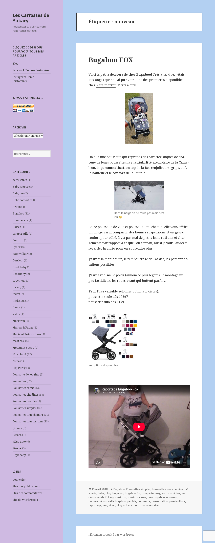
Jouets (16, 307)
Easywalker (20, 254)
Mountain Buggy (23, 347)
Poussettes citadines (25, 394)
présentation (160, 501)
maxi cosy (134, 497)
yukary (127, 505)
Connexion (19, 479)
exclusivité (168, 493)
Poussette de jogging (26, 374)
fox (178, 493)
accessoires (20, 180)
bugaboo (117, 493)
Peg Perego (20, 368)
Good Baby (19, 267)
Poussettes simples (24, 408)
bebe (101, 493)
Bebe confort (21, 200)
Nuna (16, 361)
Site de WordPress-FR (26, 500)
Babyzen (18, 193)
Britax (17, 207)
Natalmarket (106, 85)
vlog (119, 505)
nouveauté (95, 501)
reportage (95, 505)
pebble (131, 501)
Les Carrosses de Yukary (31, 18)
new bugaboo (156, 497)
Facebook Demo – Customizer (31, 70)
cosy (157, 493)
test (104, 505)
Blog (15, 63)
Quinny (17, 428)
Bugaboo (18, 213)
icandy (17, 287)
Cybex (16, 247)
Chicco (17, 227)
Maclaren (19, 321)
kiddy (16, 314)
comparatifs (20, 233)
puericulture (177, 501)
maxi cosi (19, 341)
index (16, 294)
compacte (148, 493)
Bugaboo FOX (111, 59)
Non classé (19, 354)
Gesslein (18, 260)
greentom (19, 280)
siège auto (19, 441)
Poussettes (19, 381)
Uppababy (19, 455)
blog (108, 493)
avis (93, 493)
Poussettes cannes (24, 388)
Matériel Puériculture (27, 334)
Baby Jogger (21, 186)
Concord (18, 240)
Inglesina (19, 301)
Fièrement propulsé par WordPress (111, 534)
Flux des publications (26, 486)
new (143, 497)
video (112, 505)
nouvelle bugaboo (114, 501)
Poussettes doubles (25, 401)
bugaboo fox (132, 493)
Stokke (17, 448)
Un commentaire (148, 505)
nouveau (171, 497)
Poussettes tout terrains (28, 421)
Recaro (17, 435)
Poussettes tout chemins (28, 415)
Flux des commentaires (27, 493)
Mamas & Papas (23, 327)
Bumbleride (20, 220)
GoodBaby (19, 274)
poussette (144, 501)
